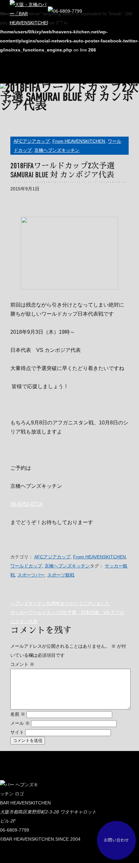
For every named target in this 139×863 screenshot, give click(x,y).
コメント (22, 664)
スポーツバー (31, 574)
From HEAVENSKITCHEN (78, 141)
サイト (17, 732)
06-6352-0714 (26, 504)
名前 (17, 714)
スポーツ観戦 (60, 574)
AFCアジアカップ (32, 141)
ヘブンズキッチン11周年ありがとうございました (60, 603)
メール (20, 723)
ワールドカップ (26, 565)
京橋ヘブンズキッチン (57, 150)
